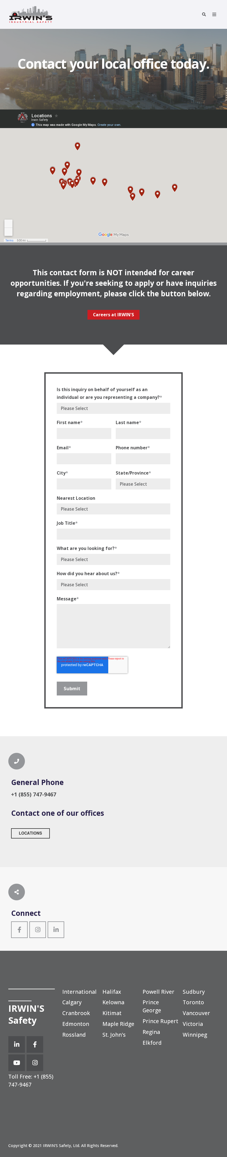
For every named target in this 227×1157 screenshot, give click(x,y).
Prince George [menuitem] (152, 1006)
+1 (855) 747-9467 (30, 1080)
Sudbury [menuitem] (194, 991)
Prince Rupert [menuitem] (160, 1021)
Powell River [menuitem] (158, 991)
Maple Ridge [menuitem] (118, 1024)
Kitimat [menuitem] (112, 1013)
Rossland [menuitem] (74, 1034)
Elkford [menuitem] (152, 1042)
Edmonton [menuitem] (75, 1024)
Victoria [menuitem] (193, 1024)
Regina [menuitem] (151, 1032)
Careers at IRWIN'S (113, 315)
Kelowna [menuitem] (113, 1002)
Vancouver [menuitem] (196, 1013)
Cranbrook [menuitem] (76, 1013)
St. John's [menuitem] (114, 1034)
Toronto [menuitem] (193, 1002)
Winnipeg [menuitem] (195, 1034)
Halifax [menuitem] (111, 991)
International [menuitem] (79, 991)
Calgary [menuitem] (72, 1002)
